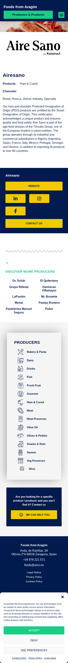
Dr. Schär (19, 280)
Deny (34, 640)
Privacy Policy (35, 658)
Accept (34, 630)
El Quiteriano (49, 280)
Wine (32, 468)
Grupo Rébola (18, 287)
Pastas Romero (49, 302)
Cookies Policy (19, 658)
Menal (19, 302)
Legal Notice (34, 572)
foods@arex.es (34, 565)
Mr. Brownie (49, 296)
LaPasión (18, 296)
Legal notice (50, 658)
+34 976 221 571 (34, 559)
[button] (62, 597)
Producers (27, 342)
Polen (49, 308)
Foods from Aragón (20, 7)
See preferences (34, 650)
